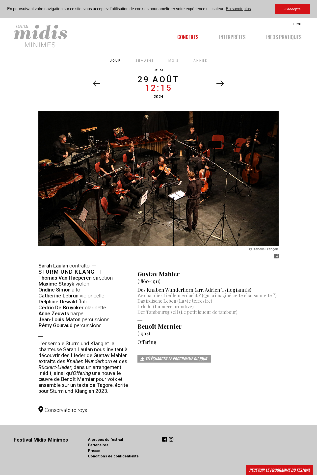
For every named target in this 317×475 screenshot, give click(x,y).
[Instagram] (171, 440)
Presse (94, 451)
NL (299, 24)
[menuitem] (193, 35)
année (200, 60)
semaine (144, 60)
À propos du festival (105, 439)
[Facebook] (165, 440)
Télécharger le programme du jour (175, 359)
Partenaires (98, 445)
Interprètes (232, 36)
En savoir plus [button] (238, 9)
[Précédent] (96, 83)
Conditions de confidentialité (113, 456)
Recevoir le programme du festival (279, 470)
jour (115, 60)
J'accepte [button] (293, 9)
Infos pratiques (283, 36)
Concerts (187, 36)
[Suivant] (220, 83)
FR (295, 24)
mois (173, 60)
